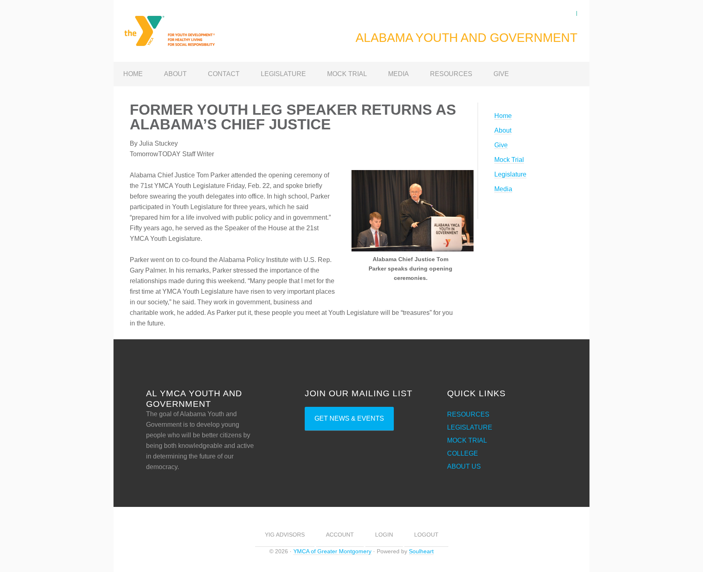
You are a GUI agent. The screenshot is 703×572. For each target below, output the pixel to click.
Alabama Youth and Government (179, 26)
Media (503, 189)
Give (501, 145)
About (502, 130)
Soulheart (421, 551)
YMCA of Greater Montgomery (332, 551)
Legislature (510, 174)
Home (503, 115)
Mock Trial (509, 159)
